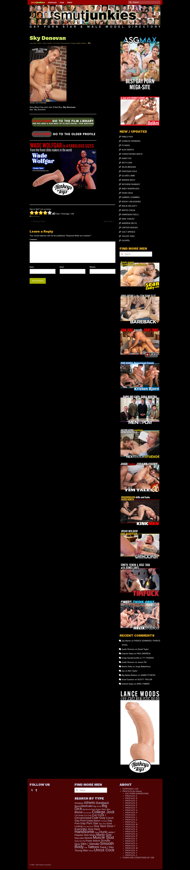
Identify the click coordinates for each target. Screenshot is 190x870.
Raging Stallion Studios (78, 43)
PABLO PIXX (127, 137)
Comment (34, 239)
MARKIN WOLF (128, 180)
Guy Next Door (88, 826)
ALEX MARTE (128, 150)
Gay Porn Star (89, 823)
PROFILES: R (131, 836)
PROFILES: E (131, 805)
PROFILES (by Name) (132, 791)
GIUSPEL (126, 240)
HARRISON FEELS (130, 214)
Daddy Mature (93, 820)
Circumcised (87, 813)
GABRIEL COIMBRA (131, 197)
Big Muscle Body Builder (92, 809)
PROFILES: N (131, 827)
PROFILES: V (131, 846)
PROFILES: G (131, 810)
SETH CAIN (127, 163)
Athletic (90, 803)
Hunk (103, 832)
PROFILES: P (131, 831)
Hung (97, 832)
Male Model (90, 835)
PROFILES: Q (131, 834)
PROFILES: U (131, 843)
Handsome (84, 831)
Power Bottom (93, 840)
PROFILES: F (131, 808)
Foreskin (104, 821)
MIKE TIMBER (143, 684)
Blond (78, 812)
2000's (39, 43)
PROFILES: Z (131, 855)
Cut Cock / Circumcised (90, 816)
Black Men (106, 809)
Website (92, 267)
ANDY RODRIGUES (130, 188)
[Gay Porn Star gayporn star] (63, 123)
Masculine (79, 838)
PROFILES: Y (131, 853)
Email (62, 267)
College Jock (103, 812)
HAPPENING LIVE (130, 789)
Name (32, 267)
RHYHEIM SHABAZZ (131, 184)
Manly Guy (104, 835)
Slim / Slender (90, 844)
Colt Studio (79, 815)
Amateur (79, 803)
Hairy (97, 829)
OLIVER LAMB (128, 176)
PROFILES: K (131, 820)
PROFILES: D (131, 803)
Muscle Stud (103, 837)
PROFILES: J (131, 817)
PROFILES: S (131, 838)
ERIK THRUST (128, 219)
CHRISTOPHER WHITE (132, 154)
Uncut (91, 851)
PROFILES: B (131, 798)
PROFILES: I (130, 815)
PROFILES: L (131, 822)
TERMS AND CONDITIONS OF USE (138, 857)
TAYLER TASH (128, 236)
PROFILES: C (131, 801)
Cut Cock (88, 815)
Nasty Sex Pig (80, 841)
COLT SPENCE (128, 232)
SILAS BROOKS (129, 167)
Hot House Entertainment (61, 43)
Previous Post (39, 221)
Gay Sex (102, 824)
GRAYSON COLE (129, 171)
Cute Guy (98, 818)
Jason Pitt (142, 662)
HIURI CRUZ (127, 193)
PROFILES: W (131, 848)
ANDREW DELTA (129, 223)
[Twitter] (32, 790)
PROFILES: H (131, 812)
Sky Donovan (35, 216)
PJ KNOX (126, 145)
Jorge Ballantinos (142, 666)
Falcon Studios (47, 43)
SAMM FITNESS (148, 675)
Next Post (108, 221)
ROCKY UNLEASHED (131, 201)
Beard (78, 806)
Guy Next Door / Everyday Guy (95, 827)
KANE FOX (126, 158)
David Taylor (143, 649)
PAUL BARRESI (143, 653)
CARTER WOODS (130, 227)
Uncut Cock (104, 850)
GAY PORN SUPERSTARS (137, 793)
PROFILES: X (131, 850)
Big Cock (97, 806)
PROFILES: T (131, 841)
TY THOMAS (148, 658)
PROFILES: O (131, 829)
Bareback (102, 803)
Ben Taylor (132, 671)
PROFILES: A (131, 796)
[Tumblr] (36, 790)
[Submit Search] (130, 2)
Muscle (88, 838)
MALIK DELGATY (129, 206)
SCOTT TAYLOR (144, 679)
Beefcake (87, 806)
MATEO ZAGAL (128, 210)
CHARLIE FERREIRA (131, 141)
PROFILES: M (131, 824)
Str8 (85, 847)
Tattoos (93, 847)
